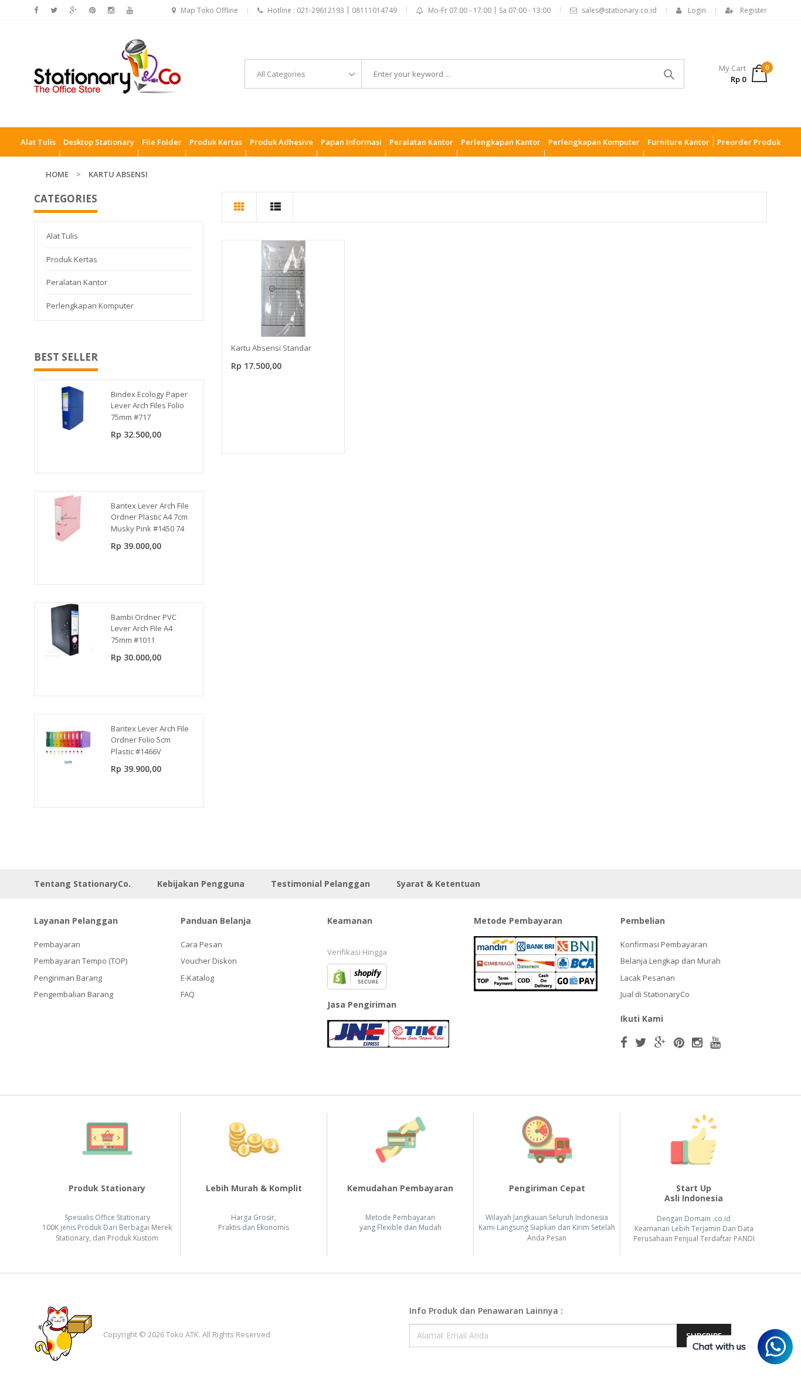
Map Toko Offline (209, 10)
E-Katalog (197, 977)
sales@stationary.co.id (619, 10)
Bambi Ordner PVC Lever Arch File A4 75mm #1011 (144, 628)
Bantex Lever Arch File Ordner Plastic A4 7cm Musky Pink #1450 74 (150, 517)
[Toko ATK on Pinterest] (92, 10)
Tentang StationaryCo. (82, 883)
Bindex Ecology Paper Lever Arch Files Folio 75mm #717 (149, 405)
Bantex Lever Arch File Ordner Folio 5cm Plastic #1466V (150, 740)
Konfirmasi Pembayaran (663, 944)
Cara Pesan (201, 944)
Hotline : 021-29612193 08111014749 (332, 10)
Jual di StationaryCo (655, 994)
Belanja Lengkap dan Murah (670, 960)
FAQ (188, 994)
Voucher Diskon (209, 960)
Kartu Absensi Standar (271, 348)
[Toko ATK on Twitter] (53, 10)
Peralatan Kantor (76, 282)
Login (697, 10)
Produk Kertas (71, 259)
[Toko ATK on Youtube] (130, 10)
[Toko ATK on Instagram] (111, 10)
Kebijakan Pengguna (201, 883)
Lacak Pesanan (647, 977)
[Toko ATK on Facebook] (36, 10)
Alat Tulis (62, 236)
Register (753, 10)
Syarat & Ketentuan (438, 883)
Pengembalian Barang (73, 994)
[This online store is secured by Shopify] (357, 975)
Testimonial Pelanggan (320, 883)
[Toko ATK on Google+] (73, 10)
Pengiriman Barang (68, 977)
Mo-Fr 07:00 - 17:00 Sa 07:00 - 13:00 (489, 10)
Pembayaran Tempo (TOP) (80, 960)
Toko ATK (182, 1334)
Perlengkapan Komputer (90, 305)
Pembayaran (57, 944)
